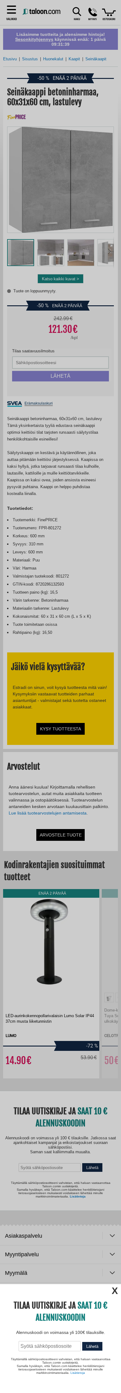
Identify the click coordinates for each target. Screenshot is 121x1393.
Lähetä (92, 1346)
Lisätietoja (77, 1372)
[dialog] (60, 696)
